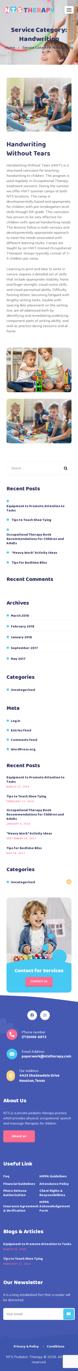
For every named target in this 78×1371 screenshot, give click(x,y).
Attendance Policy (54, 1184)
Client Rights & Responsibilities (52, 1193)
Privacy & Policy (26, 1346)
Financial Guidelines (19, 1184)
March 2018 (20, 616)
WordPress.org (23, 749)
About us (19, 1136)
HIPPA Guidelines (53, 1176)
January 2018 (21, 637)
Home (10, 47)
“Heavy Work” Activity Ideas (34, 553)
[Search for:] (39, 468)
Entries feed (21, 730)
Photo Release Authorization (15, 1193)
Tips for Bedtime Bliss (29, 563)
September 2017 (24, 648)
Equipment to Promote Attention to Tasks (35, 508)
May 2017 (18, 659)
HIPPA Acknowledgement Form (54, 1206)
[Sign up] (68, 1314)
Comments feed (24, 740)
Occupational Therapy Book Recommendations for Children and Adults (35, 539)
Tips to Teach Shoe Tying (31, 520)
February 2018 (22, 626)
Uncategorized (23, 690)
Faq (6, 1176)
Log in (15, 721)
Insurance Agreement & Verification (21, 1208)
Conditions (55, 1346)
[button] (69, 10)
